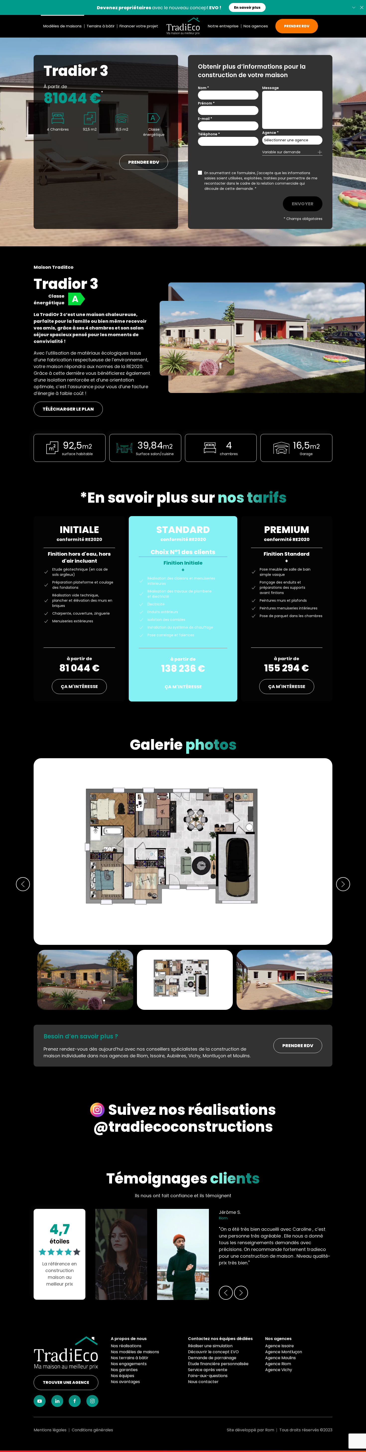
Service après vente (207, 1370)
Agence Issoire (279, 1346)
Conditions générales (92, 1430)
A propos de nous (129, 1339)
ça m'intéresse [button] (79, 686)
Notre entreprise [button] (223, 26)
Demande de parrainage (212, 1358)
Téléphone (209, 134)
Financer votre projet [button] (139, 26)
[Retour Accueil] (183, 26)
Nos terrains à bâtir (129, 1358)
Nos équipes (122, 1376)
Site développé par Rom (250, 1430)
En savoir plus (247, 7)
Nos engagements (129, 1364)
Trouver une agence (66, 1382)
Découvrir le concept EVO (213, 1352)
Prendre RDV (296, 26)
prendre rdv (143, 162)
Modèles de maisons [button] (62, 26)
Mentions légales (50, 1430)
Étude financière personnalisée (218, 1364)
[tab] (185, 979)
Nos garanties (124, 1370)
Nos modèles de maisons (135, 1352)
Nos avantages (125, 1382)
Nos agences (278, 1339)
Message (270, 87)
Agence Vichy (278, 1370)
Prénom (206, 103)
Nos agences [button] (256, 26)
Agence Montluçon (283, 1352)
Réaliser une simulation (210, 1346)
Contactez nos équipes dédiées (220, 1339)
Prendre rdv (297, 1045)
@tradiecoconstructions (183, 1127)
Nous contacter (203, 1382)
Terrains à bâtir (101, 26)
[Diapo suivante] (353, 7)
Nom (203, 87)
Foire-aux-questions (208, 1376)
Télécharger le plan (68, 409)
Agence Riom (278, 1364)
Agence (270, 132)
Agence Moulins (280, 1358)
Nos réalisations (126, 1346)
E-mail (205, 118)
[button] (362, 7)
